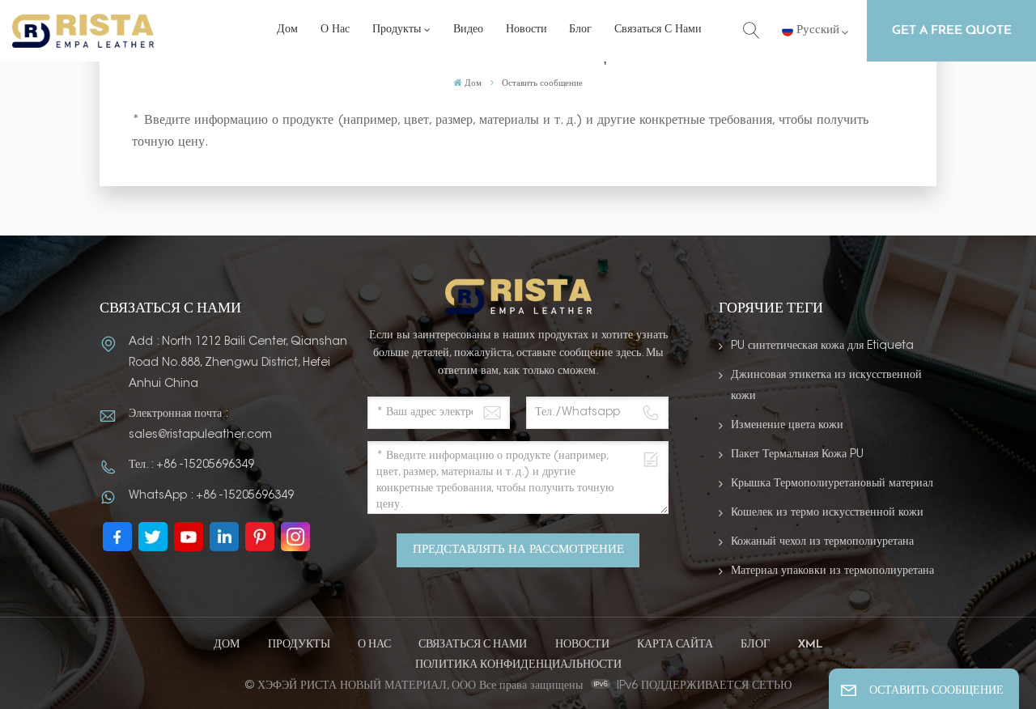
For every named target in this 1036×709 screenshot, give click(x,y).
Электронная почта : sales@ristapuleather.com (200, 425)
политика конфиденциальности (518, 665)
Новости (526, 30)
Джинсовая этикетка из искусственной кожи (826, 386)
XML (810, 644)
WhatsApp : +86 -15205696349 (211, 496)
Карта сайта (675, 644)
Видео (468, 30)
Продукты (396, 30)
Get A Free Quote (952, 30)
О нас (335, 30)
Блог (580, 30)
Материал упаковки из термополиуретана (832, 571)
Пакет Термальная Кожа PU (797, 455)
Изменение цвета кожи (787, 425)
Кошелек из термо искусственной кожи (827, 513)
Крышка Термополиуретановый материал (832, 484)
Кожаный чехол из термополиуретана (822, 542)
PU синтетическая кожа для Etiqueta (822, 346)
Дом (287, 30)
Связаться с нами (658, 30)
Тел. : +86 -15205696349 (191, 465)
